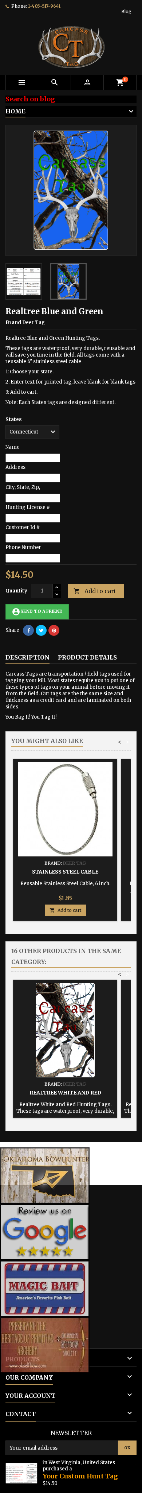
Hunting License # (27, 507)
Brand (13, 322)
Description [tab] (27, 657)
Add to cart (95, 591)
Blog (126, 11)
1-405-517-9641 (44, 6)
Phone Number (23, 547)
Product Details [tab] (87, 657)
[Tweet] (41, 630)
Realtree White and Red (65, 1092)
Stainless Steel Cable (65, 871)
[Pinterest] (53, 630)
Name (12, 447)
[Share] (28, 630)
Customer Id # (22, 527)
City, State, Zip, (22, 487)
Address (15, 467)
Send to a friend (37, 611)
